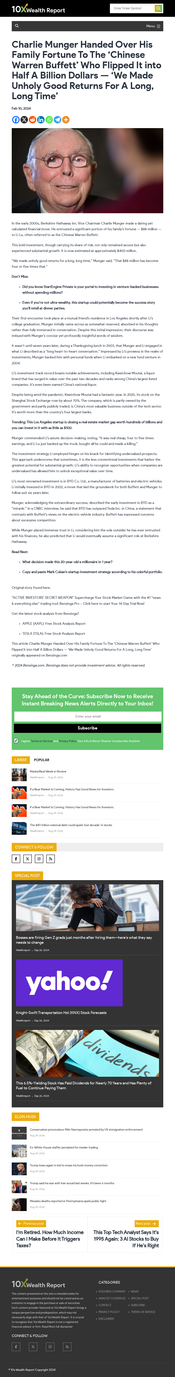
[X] (24, 119)
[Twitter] (27, 859)
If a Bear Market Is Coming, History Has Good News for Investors (72, 789)
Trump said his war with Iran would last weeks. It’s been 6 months (72, 1183)
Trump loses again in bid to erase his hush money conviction (69, 1165)
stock (145, 394)
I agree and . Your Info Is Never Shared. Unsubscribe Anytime (80, 741)
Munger (99, 261)
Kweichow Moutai (128, 373)
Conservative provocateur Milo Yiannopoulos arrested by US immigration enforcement (86, 1129)
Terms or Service (42, 741)
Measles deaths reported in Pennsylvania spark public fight (68, 1201)
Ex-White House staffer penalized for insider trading (64, 1147)
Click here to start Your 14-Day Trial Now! (113, 603)
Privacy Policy (67, 741)
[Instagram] (39, 859)
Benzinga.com (56, 655)
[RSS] (50, 859)
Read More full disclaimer (57, 1327)
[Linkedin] (41, 119)
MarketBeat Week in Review (48, 771)
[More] (66, 119)
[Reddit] (32, 119)
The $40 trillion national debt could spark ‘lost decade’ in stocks (71, 825)
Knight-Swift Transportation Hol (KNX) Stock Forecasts (61, 1013)
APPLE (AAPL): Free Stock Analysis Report (54, 623)
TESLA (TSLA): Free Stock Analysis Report (53, 633)
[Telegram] (57, 119)
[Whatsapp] (49, 119)
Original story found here (31, 587)
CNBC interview (46, 508)
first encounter (31, 318)
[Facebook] (16, 119)
